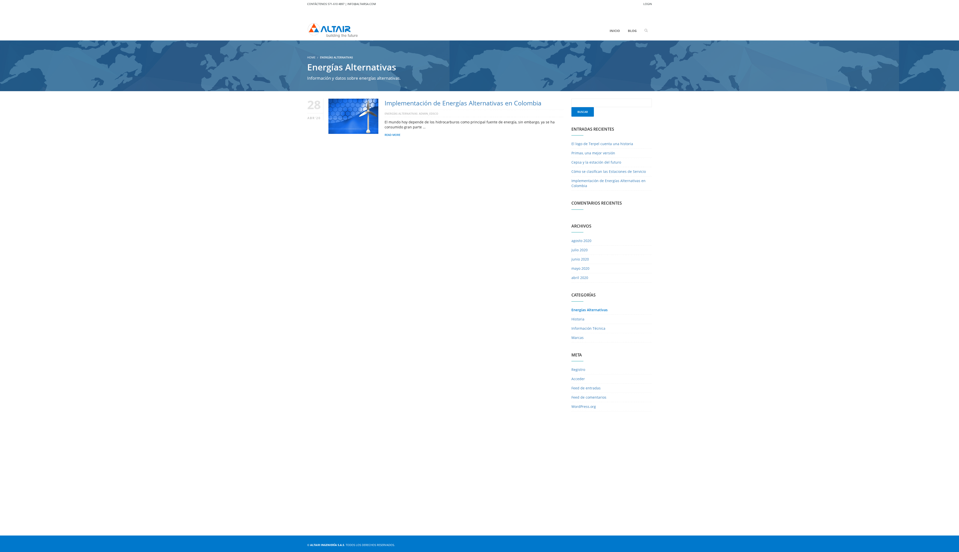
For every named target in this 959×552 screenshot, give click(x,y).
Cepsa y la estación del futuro (596, 162)
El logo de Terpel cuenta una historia (602, 143)
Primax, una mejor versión (593, 153)
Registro (578, 369)
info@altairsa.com (361, 4)
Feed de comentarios (588, 397)
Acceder (578, 378)
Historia (577, 319)
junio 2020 (580, 259)
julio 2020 (579, 250)
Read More (392, 135)
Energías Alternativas (401, 113)
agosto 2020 (581, 240)
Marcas (577, 337)
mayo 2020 (580, 268)
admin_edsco (428, 113)
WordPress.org (583, 406)
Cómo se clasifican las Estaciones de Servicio (608, 171)
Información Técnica (588, 328)
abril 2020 (579, 277)
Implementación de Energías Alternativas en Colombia (463, 103)
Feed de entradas (586, 388)
